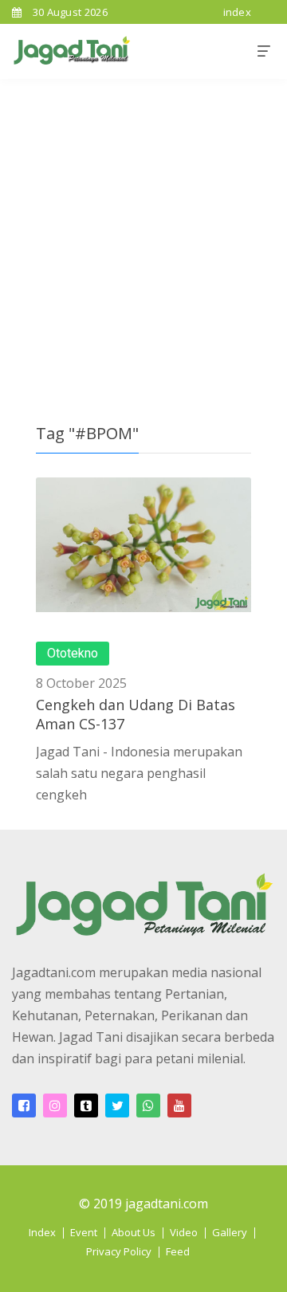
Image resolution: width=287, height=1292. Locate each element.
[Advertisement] (143, 230)
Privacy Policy (118, 1251)
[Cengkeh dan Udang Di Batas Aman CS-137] (143, 544)
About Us (133, 1232)
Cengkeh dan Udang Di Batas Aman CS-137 (135, 713)
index (237, 12)
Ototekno (72, 653)
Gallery (229, 1232)
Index (42, 1232)
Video (184, 1232)
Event (83, 1232)
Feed (178, 1251)
